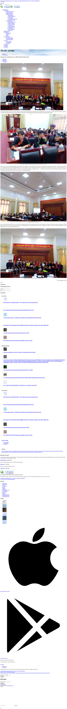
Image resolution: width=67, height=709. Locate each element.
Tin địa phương (8, 41)
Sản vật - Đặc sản (11, 22)
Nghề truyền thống (11, 23)
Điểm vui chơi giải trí (11, 16)
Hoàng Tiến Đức (3, 460)
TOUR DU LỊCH (7, 36)
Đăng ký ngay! (10, 685)
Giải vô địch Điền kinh (35, 452)
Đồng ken (2, 464)
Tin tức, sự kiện (4, 440)
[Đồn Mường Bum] (35, 514)
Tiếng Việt (3, 4)
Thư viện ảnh (10, 30)
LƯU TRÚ (6, 45)
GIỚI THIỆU (6, 10)
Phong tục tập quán (11, 26)
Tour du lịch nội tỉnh (9, 37)
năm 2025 (46, 451)
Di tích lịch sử (10, 28)
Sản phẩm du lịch (9, 20)
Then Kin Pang (41, 451)
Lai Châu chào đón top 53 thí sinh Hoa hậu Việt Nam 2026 (16, 332)
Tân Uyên (23, 451)
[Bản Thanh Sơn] (35, 506)
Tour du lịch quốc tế (9, 39)
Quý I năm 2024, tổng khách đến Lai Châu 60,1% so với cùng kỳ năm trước (20, 385)
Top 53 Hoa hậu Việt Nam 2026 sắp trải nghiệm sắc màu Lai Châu (18, 340)
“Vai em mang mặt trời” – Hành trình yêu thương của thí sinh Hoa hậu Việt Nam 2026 (22, 317)
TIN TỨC (5, 40)
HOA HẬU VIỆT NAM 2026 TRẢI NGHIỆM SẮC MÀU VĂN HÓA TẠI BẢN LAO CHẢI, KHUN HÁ (26, 325)
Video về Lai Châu (9, 12)
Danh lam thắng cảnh (11, 21)
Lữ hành (4, 485)
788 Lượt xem (5, 60)
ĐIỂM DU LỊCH (7, 31)
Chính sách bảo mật (6, 496)
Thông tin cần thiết (9, 14)
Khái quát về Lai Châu (10, 11)
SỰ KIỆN (5, 44)
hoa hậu (20, 451)
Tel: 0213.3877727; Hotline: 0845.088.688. (32, 0)
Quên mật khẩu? (3, 684)
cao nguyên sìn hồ (55, 451)
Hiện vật (7, 35)
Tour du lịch (5, 486)
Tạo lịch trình (5, 490)
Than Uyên (37, 451)
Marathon (26, 451)
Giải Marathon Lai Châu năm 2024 (26, 452)
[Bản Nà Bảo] (35, 522)
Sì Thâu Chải (33, 451)
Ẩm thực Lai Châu (11, 24)
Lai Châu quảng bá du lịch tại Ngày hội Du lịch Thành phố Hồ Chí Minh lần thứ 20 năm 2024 (24, 377)
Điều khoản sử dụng (6, 495)
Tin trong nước (8, 42)
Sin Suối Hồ (50, 451)
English (8, 4)
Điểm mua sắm (10, 15)
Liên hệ (4, 493)
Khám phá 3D (8, 33)
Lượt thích (5, 61)
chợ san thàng (5, 452)
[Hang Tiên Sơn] (35, 510)
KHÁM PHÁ (6, 32)
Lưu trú (4, 487)
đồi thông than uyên (17, 452)
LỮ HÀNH (6, 46)
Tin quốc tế (8, 43)
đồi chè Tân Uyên (11, 452)
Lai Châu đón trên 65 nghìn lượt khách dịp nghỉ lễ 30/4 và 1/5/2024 (18, 370)
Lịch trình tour (5, 491)
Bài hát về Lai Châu (9, 13)
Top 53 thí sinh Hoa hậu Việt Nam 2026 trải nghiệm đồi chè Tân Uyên (19, 310)
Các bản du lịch (10, 25)
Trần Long (2, 468)
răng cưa (29, 451)
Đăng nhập (2, 683)
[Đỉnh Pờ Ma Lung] (35, 502)
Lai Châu (3, 451)
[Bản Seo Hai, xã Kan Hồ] (35, 518)
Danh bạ (4, 492)
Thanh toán (2, 3)
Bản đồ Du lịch (10, 17)
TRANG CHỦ (5, 9)
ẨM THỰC (6, 47)
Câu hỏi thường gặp (6, 494)
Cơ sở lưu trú (10, 18)
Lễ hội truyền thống (11, 29)
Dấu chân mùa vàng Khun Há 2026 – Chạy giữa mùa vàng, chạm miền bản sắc (21, 302)
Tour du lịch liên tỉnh (9, 38)
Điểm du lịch (5, 483)
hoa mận (40, 452)
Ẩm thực (4, 488)
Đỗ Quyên (17, 451)
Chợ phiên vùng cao (11, 27)
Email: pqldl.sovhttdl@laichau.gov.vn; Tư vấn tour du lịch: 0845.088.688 (12, 0)
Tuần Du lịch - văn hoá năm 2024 (10, 451)
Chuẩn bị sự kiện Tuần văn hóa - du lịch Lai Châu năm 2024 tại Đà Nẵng (19, 352)
